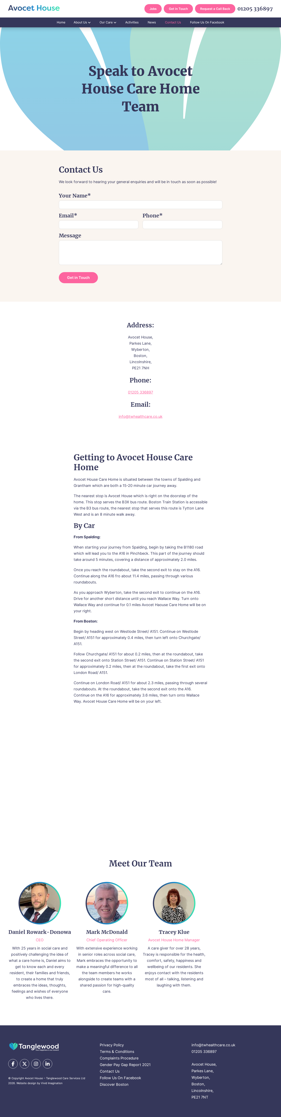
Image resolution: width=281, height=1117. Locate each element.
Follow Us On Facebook (207, 22)
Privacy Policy (112, 1045)
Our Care (106, 22)
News (152, 22)
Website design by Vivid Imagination (39, 1083)
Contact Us (173, 22)
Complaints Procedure (119, 1058)
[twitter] (24, 1063)
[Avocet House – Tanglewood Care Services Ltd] (34, 1046)
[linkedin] (47, 1063)
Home (61, 22)
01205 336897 (255, 8)
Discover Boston (114, 1084)
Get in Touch (178, 9)
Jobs (153, 9)
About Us (80, 22)
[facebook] (13, 1063)
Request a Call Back (215, 9)
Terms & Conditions (117, 1051)
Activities (132, 22)
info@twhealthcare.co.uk (141, 416)
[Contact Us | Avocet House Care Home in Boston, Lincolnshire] (34, 8)
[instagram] (36, 1063)
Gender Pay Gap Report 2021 (125, 1065)
